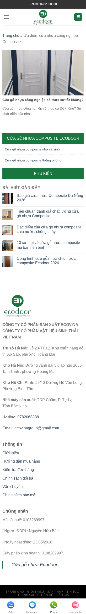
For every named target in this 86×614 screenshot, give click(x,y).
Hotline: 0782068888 (43, 4)
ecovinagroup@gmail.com (37, 428)
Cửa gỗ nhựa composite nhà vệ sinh (32, 149)
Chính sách (28, 595)
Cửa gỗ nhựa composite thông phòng (33, 160)
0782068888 (28, 417)
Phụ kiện (43, 173)
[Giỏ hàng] (78, 17)
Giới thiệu (10, 453)
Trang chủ (10, 35)
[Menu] (6, 17)
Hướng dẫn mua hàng (21, 461)
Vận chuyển (12, 487)
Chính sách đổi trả (17, 478)
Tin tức (73, 591)
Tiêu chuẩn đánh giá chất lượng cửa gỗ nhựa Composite (48, 213)
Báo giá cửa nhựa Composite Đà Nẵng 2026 (50, 198)
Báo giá (62, 595)
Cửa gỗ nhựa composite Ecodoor (43, 138)
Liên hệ (47, 595)
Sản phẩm (55, 591)
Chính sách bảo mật (19, 495)
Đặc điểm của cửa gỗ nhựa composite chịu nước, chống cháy (49, 229)
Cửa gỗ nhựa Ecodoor (34, 564)
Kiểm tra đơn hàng (18, 470)
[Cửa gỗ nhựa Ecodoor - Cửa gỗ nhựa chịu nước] (43, 17)
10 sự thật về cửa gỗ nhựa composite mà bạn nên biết (48, 245)
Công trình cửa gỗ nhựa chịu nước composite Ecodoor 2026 (46, 260)
